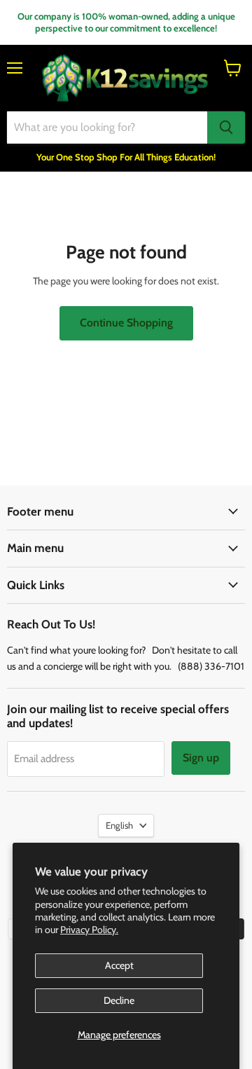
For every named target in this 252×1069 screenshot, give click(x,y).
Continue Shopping (126, 322)
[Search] (226, 127)
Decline (119, 1000)
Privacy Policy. (89, 929)
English (119, 825)
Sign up (201, 757)
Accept (119, 965)
